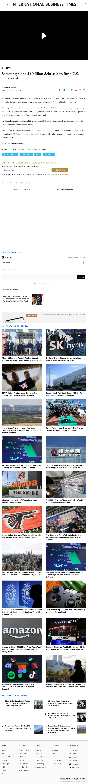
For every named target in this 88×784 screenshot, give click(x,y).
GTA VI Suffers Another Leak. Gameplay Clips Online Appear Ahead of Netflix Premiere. (61, 716)
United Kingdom (57, 760)
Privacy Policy (64, 174)
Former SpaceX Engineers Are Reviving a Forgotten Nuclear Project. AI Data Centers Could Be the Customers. (22, 430)
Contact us (39, 753)
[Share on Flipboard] (72, 90)
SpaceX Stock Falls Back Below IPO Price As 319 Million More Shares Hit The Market (18, 728)
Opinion (4, 774)
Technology (5, 764)
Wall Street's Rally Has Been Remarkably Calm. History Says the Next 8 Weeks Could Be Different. (65, 575)
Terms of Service (51, 174)
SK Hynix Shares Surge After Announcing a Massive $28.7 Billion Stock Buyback (60, 703)
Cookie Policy (40, 764)
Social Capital (23, 753)
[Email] (80, 90)
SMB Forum (22, 757)
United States (56, 764)
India (53, 753)
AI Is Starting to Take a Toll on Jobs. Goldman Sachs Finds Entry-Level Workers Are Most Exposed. (64, 537)
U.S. (3, 753)
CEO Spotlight (23, 767)
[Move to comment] (84, 90)
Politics (4, 767)
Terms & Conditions (42, 757)
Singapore (55, 757)
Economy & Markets (8, 757)
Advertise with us (41, 767)
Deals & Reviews (24, 770)
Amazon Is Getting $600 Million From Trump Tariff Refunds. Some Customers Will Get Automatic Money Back (21, 649)
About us (38, 750)
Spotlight (21, 760)
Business (4, 760)
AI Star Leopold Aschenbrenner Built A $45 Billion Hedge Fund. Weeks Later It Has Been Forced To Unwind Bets (22, 612)
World (3, 750)
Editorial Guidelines (65, 189)
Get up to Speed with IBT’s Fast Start (73, 314)
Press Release (23, 764)
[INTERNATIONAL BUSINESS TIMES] (44, 4)
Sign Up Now (31, 315)
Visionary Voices (24, 750)
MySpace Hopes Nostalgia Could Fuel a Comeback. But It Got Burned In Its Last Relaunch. (18, 687)
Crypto (4, 770)
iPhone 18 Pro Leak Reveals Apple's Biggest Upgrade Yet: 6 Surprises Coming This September (17, 703)
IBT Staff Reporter (10, 88)
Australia (55, 750)
